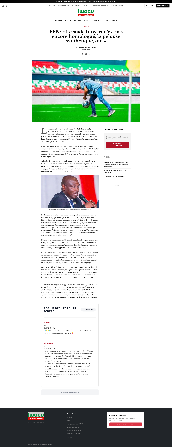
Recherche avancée (73, 434)
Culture (105, 20)
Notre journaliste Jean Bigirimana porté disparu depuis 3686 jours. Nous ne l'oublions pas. (86, 1)
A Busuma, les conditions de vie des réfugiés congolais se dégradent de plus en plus (116, 164)
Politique (58, 20)
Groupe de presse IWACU (75, 424)
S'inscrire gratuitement (117, 144)
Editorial (69, 417)
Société (68, 20)
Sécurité (77, 20)
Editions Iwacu (117, 6)
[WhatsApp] (89, 54)
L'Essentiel (76, 6)
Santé (96, 20)
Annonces (149, 6)
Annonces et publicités (74, 430)
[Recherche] (3, 5)
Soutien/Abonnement (73, 427)
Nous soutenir (162, 6)
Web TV (52, 6)
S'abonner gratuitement (125, 424)
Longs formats (63, 6)
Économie (87, 20)
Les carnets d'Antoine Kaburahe (96, 6)
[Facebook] (82, 54)
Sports (114, 20)
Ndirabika (48, 322)
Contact (69, 437)
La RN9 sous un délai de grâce (114, 176)
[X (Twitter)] (86, 54)
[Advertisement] (117, 214)
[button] (6, 5)
